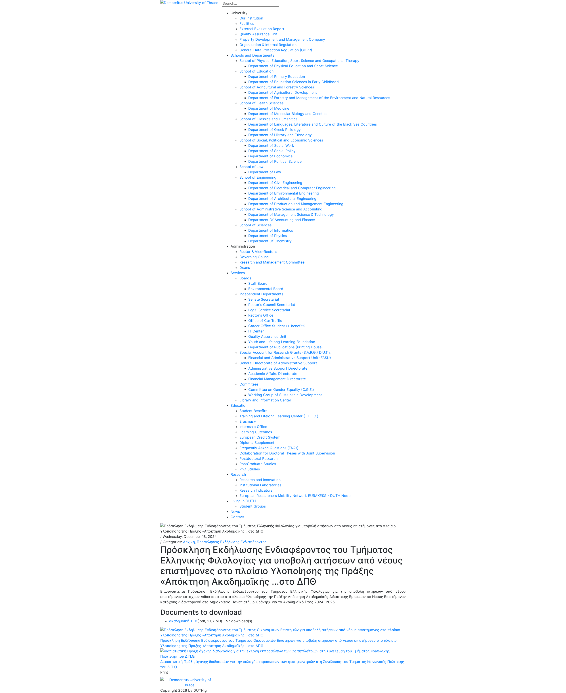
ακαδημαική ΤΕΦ (183, 621)
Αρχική (189, 542)
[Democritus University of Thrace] (189, 2)
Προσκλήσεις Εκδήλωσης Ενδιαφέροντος (232, 542)
